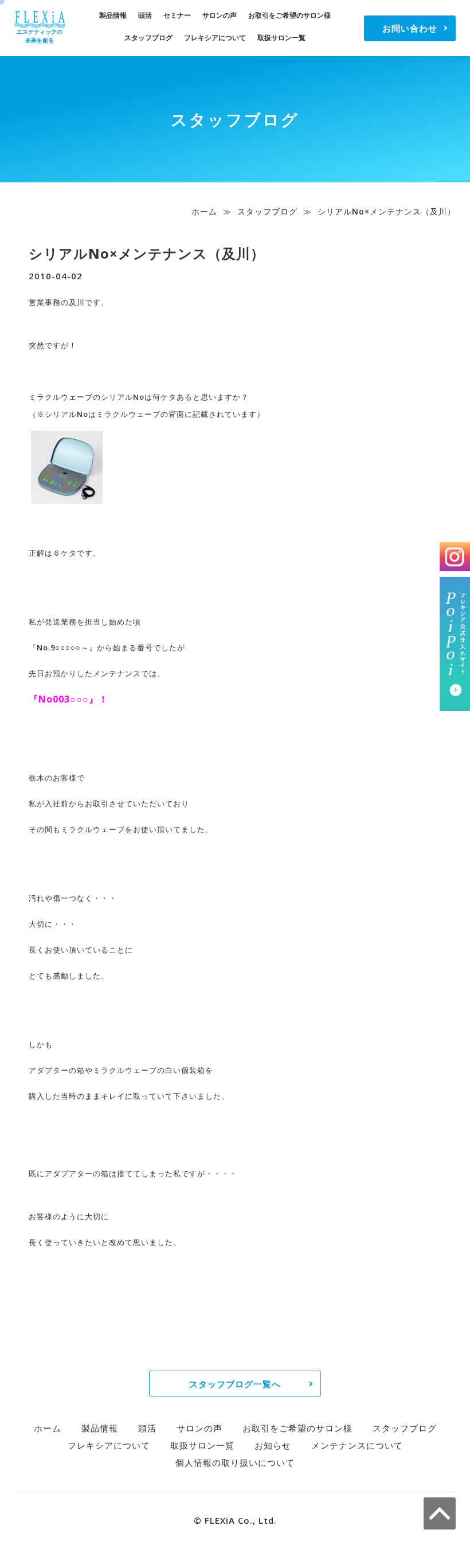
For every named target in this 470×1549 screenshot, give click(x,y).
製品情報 (113, 15)
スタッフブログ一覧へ (235, 1384)
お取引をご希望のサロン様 (289, 15)
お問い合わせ (409, 28)
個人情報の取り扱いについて (235, 1462)
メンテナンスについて (357, 1445)
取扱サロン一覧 (281, 37)
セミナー (177, 15)
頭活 (145, 15)
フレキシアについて (215, 37)
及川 (77, 302)
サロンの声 (219, 15)
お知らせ (272, 1445)
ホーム (204, 211)
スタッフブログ (148, 37)
